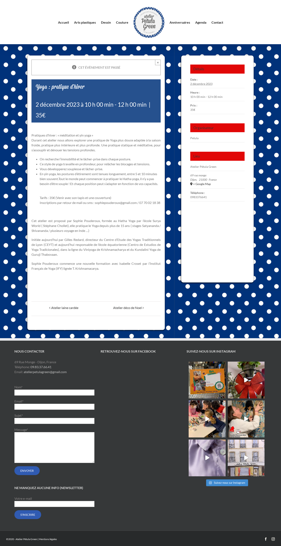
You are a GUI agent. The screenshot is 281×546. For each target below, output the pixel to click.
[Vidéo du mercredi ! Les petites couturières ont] (207, 418)
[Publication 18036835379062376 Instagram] (246, 418)
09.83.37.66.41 (40, 367)
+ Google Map (202, 184)
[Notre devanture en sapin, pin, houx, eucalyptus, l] (246, 380)
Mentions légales (48, 539)
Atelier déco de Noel (127, 308)
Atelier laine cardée (64, 308)
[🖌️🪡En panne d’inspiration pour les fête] (207, 380)
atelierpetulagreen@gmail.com (45, 372)
